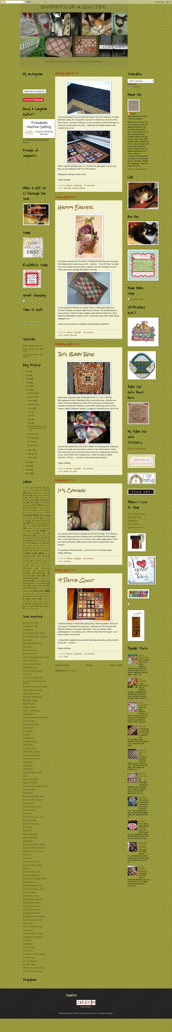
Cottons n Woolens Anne (32, 671)
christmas (27, 536)
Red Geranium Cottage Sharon (35, 879)
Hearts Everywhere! (143, 704)
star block (26, 591)
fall (45, 538)
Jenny (47, 507)
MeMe (38, 510)
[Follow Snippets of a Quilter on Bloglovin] (34, 93)
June (30, 416)
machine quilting (78, 188)
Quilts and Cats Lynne (31, 862)
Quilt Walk (143, 798)
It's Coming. (72, 490)
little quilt (67, 188)
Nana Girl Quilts (29, 790)
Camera (43, 498)
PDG (48, 512)
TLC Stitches (28, 951)
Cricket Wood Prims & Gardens (35, 687)
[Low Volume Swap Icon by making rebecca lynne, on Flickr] (33, 257)
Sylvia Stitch (28, 930)
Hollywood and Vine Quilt (143, 752)
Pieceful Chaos (29, 803)
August (31, 408)
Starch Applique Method (32, 346)
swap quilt (46, 596)
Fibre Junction (133, 524)
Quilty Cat (27, 868)
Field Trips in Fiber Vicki (32, 697)
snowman (34, 585)
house (25, 548)
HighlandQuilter (29, 714)
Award (33, 490)
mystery (26, 561)
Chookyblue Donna (30, 667)
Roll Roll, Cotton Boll (143, 775)
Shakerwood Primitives (32, 903)
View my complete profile (137, 169)
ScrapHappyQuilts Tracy (32, 886)
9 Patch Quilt (76, 580)
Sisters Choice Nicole (31, 910)
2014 (28, 379)
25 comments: (90, 654)
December (32, 393)
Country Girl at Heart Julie (33, 678)
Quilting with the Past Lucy (33, 851)
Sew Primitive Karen (31, 896)
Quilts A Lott (27, 858)
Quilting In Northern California (34, 844)
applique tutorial (41, 520)
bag (24, 523)
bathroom (46, 523)
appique (28, 520)
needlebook (38, 561)
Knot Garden (28, 731)
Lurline (25, 776)
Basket (29, 493)
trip (26, 604)
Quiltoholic (27, 855)
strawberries (37, 594)
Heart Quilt (30, 507)
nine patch (32, 563)
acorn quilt (46, 518)
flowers (33, 541)
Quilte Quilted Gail (30, 834)
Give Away (45, 505)
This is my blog (29, 947)
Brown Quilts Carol (30, 654)
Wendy (133, 114)
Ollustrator (92, 1013)
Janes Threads (28, 721)
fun (24, 543)
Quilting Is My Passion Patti (34, 848)
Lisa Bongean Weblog (31, 755)
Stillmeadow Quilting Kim (32, 920)
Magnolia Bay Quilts (31, 779)
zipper (34, 608)
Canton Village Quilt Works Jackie (36, 657)
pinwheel (41, 571)
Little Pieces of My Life (32, 759)
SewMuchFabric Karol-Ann (33, 899)
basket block (35, 523)
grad (38, 543)
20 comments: (89, 558)
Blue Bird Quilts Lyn (30, 650)
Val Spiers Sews (29, 964)
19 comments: (89, 332)
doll (39, 538)
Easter (66, 335)
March (30, 450)
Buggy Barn (28, 498)
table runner (31, 598)
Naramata (29, 512)
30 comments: (89, 469)
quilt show (36, 575)
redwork (26, 580)
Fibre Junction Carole (31, 694)
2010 (28, 462)
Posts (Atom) (71, 671)
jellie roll (32, 550)
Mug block (46, 510)
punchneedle (41, 573)
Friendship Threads (30, 700)
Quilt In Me (27, 831)
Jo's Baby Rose (76, 354)
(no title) (142, 821)
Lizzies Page (28, 766)
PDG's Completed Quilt (137, 449)
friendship (43, 541)
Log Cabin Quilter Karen (32, 772)
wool (33, 606)
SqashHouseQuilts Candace (34, 916)
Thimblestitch (28, 944)
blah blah (36, 526)
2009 (28, 466)
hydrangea (34, 548)
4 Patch (26, 488)
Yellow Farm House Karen (33, 971)
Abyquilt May (28, 630)
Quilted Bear (132, 521)
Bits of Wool (27, 647)
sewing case (45, 581)
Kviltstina (26, 735)
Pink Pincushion (29, 810)
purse (25, 576)
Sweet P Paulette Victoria (33, 927)
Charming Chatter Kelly (32, 664)
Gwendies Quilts (29, 707)
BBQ (40, 490)
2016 (28, 371)
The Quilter (27, 940)
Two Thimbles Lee (30, 961)
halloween (46, 543)
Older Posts (116, 665)
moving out (43, 558)
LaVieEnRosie (28, 745)
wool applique (44, 606)
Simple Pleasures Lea (31, 906)
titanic (48, 601)
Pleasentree (27, 814)
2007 (28, 473)
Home (89, 665)
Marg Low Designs (30, 783)
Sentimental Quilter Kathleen (34, 889)
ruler (36, 581)
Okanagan (39, 512)
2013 (28, 383)
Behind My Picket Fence (32, 643)
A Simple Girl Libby (30, 626)
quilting (32, 578)
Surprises (142, 726)
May (30, 419)
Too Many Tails (29, 958)
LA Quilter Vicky (29, 738)
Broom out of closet (40, 495)
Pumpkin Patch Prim (31, 824)
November (32, 397)
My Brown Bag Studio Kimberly (35, 786)
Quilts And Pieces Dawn (32, 865)
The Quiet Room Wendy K (33, 937)
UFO (37, 518)
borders (29, 528)
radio (39, 578)
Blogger (110, 1013)
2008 (28, 470)
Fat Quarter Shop (134, 517)
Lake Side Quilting (30, 742)
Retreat (42, 515)
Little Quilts (27, 762)
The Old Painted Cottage (32, 934)
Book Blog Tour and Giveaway (143, 845)
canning (33, 531)
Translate (136, 87)
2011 (28, 390)
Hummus (39, 507)
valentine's (46, 604)
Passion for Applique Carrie (33, 796)
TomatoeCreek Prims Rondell (34, 954)
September (32, 404)
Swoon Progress (142, 868)
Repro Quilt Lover (29, 882)
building (37, 528)
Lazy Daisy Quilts (30, 748)
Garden (33, 505)
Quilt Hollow (27, 827)
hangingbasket (31, 545)
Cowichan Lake (28, 500)
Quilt (66, 657)
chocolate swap (39, 533)
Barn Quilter (27, 640)
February (31, 454)
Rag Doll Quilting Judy (31, 872)
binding (28, 526)
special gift (27, 588)
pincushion (27, 568)
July (29, 412)
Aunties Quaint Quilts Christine (35, 637)
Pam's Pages (28, 793)
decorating (30, 538)
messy (25, 558)
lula (46, 553)
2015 (28, 375)
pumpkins (26, 573)
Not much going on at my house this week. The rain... (37, 428)
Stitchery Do (28, 923)
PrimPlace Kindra (29, 820)
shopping (42, 583)
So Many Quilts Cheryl (31, 913)
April (30, 423)
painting (26, 566)
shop (35, 583)
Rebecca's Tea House (31, 875)
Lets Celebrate (142, 680)
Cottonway (27, 674)
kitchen (47, 550)
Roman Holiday (28, 518)
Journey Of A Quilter (31, 724)
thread (25, 601)
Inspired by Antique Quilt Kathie (35, 718)
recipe (46, 578)
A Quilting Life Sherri (31, 623)
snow (25, 586)
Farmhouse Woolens (136, 528)
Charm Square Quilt (143, 656)
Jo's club (99, 397)
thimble (45, 599)
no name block (43, 563)
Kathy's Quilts (28, 728)
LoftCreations (28, 769)
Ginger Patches (29, 704)
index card (44, 548)
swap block (35, 596)
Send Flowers (86, 1007)
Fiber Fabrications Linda (32, 690)
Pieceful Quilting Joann (32, 807)
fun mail (30, 543)
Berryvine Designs (41, 493)
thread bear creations (36, 601)
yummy (27, 608)
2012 (28, 386)
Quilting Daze (28, 841)
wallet (27, 606)
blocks (47, 525)
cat (40, 531)
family (25, 541)
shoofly (28, 583)
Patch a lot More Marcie (32, 800)
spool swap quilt (42, 588)
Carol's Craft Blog (29, 661)
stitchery (67, 561)
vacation (34, 604)
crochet (47, 536)
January (31, 457)
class (39, 536)
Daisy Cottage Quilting (136, 514)
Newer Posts (62, 665)
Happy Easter (75, 207)
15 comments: (90, 185)
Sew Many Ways (29, 892)
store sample (27, 594)
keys (40, 550)
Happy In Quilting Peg (31, 711)
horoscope (43, 545)
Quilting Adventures (30, 838)
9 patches (37, 488)
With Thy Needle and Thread (34, 968)
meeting (44, 556)
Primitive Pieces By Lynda (33, 817)
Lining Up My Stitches (31, 752)
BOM (66, 471)
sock (44, 586)
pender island (40, 566)
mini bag (33, 558)
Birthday (26, 495)
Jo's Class (73, 471)
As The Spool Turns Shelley (34, 633)
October (31, 401)
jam (24, 550)
